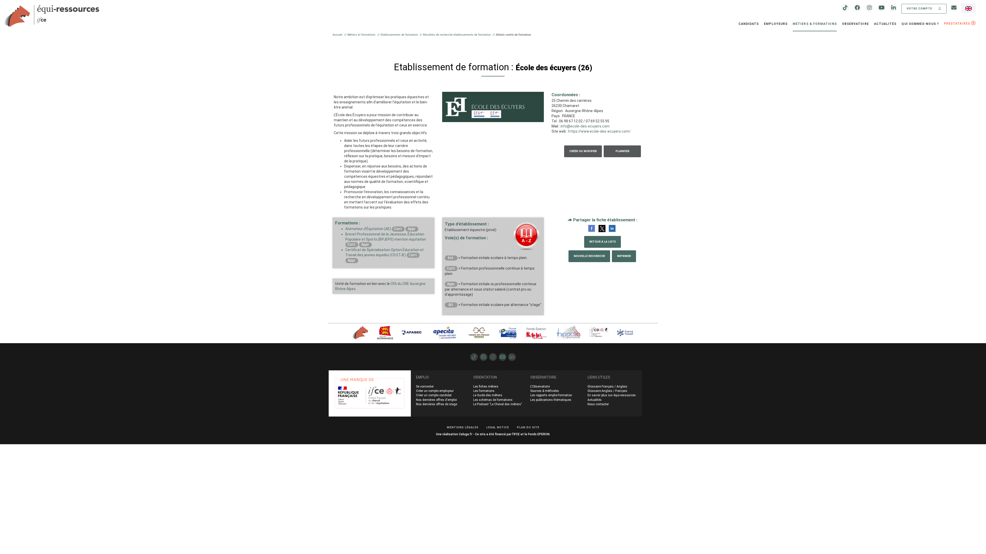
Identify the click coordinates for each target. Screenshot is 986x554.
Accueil (337, 34)
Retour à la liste (602, 241)
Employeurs (776, 24)
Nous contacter (598, 404)
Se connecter (425, 386)
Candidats (748, 24)
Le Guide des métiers (487, 395)
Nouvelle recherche (589, 256)
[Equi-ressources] (52, 13)
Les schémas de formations (493, 400)
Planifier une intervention (622, 153)
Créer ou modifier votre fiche (583, 153)
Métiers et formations (361, 34)
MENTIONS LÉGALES (462, 427)
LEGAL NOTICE (497, 427)
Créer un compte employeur (435, 391)
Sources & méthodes (544, 391)
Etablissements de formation (399, 34)
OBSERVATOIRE (855, 24)
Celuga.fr (465, 434)
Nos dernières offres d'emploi (436, 400)
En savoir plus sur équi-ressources (611, 395)
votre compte (920, 8)
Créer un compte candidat (434, 395)
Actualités (885, 24)
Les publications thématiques (550, 400)
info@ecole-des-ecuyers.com (585, 126)
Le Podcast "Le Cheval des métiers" (497, 404)
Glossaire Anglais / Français (607, 391)
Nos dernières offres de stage (436, 404)
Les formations (484, 391)
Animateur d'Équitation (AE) (368, 229)
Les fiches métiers (485, 386)
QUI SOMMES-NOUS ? (920, 24)
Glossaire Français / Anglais (607, 386)
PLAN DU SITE (528, 427)
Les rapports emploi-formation (551, 395)
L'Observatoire (540, 386)
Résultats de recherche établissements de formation (457, 34)
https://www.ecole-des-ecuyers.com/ (599, 131)
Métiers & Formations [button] (815, 24)
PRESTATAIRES (957, 23)
